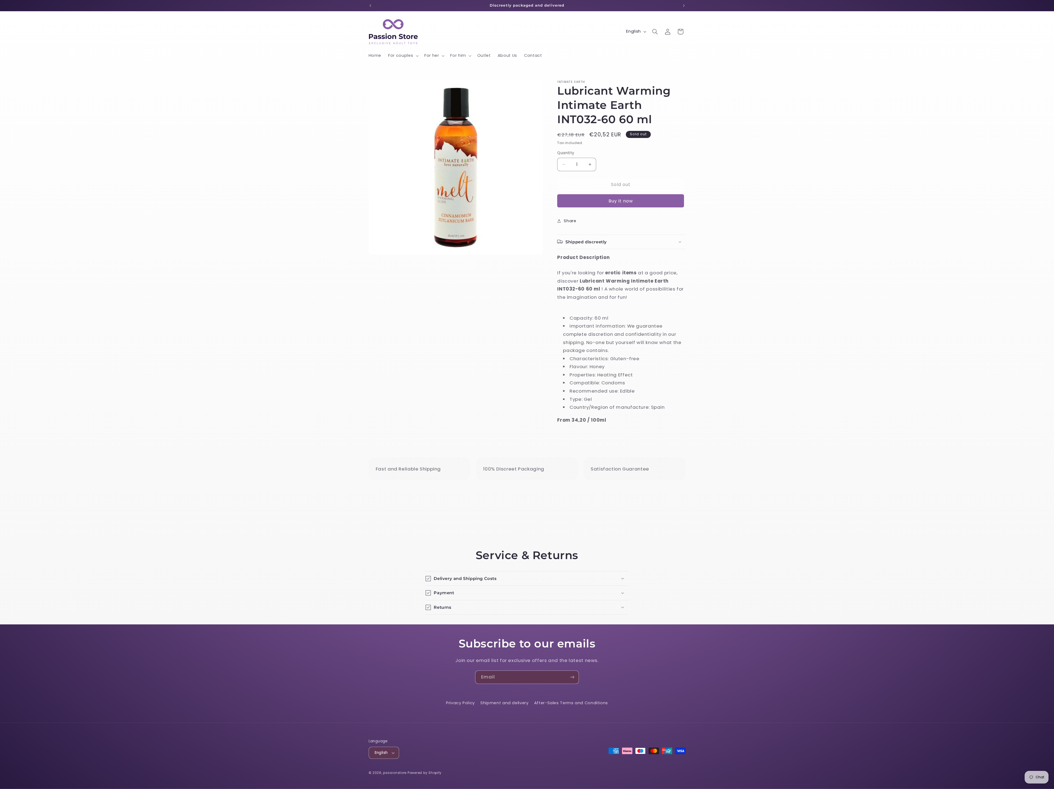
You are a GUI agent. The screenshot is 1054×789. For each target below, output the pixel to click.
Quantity (565, 153)
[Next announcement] (684, 5)
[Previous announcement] (370, 5)
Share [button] (570, 220)
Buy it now (621, 201)
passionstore (395, 773)
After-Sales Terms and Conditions (571, 703)
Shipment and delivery (504, 703)
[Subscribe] (572, 677)
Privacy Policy (460, 703)
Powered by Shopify (425, 773)
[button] (403, 56)
